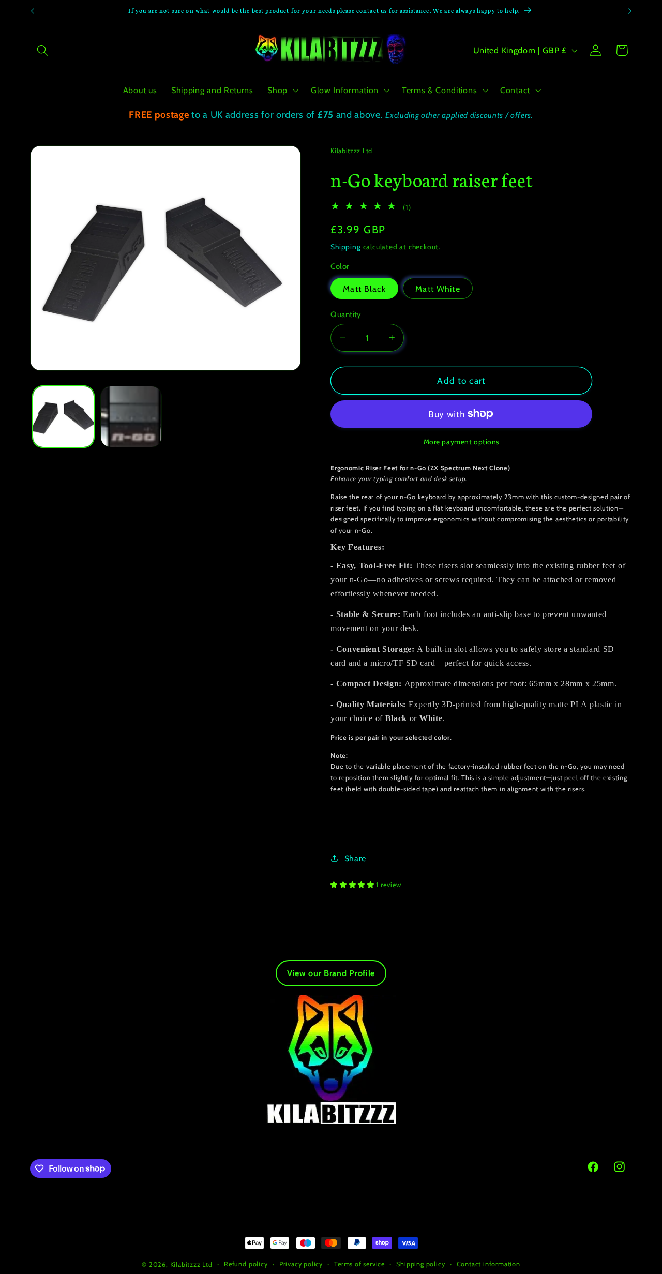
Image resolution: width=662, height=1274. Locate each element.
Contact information (488, 1264)
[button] (43, 50)
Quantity (346, 314)
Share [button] (355, 858)
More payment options (462, 442)
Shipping (345, 247)
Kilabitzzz (185, 1264)
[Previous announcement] (32, 11)
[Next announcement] (630, 11)
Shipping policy (420, 1264)
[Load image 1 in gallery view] (63, 416)
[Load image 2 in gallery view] (131, 416)
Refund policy (245, 1264)
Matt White (437, 288)
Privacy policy (301, 1264)
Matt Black (364, 288)
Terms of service (359, 1264)
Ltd (207, 1264)
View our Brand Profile (331, 973)
